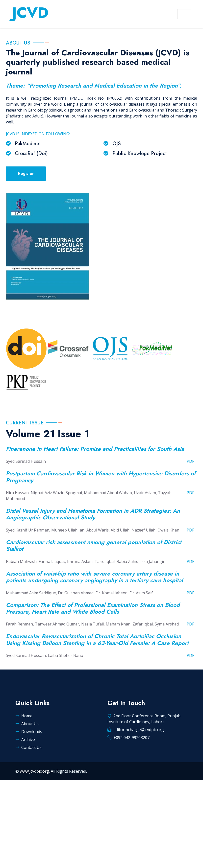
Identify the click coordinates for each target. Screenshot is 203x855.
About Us (30, 723)
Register (26, 173)
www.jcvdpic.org (34, 771)
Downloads (31, 731)
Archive (28, 739)
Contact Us (31, 747)
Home (26, 715)
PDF (190, 461)
